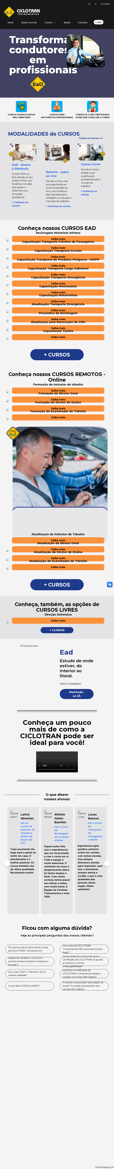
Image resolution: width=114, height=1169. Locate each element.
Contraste (105, 4)
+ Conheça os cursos (58, 206)
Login (98, 22)
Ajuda (67, 22)
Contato (82, 22)
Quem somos (29, 22)
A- (96, 4)
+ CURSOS (57, 355)
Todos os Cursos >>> (91, 138)
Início (10, 22)
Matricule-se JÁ (76, 694)
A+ (89, 4)
